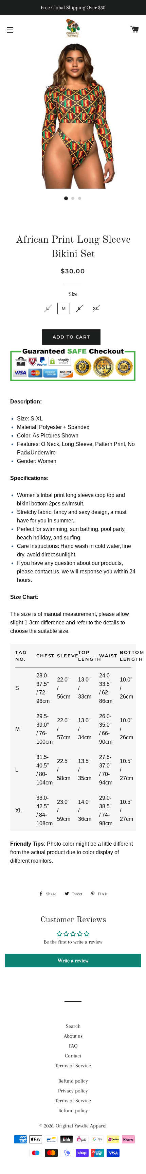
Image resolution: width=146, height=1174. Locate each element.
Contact (73, 1056)
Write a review (73, 960)
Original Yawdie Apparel (81, 1126)
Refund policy (73, 1081)
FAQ (73, 1046)
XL (96, 308)
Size (73, 294)
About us (73, 1036)
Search (73, 1026)
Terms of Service (73, 1066)
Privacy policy (73, 1091)
